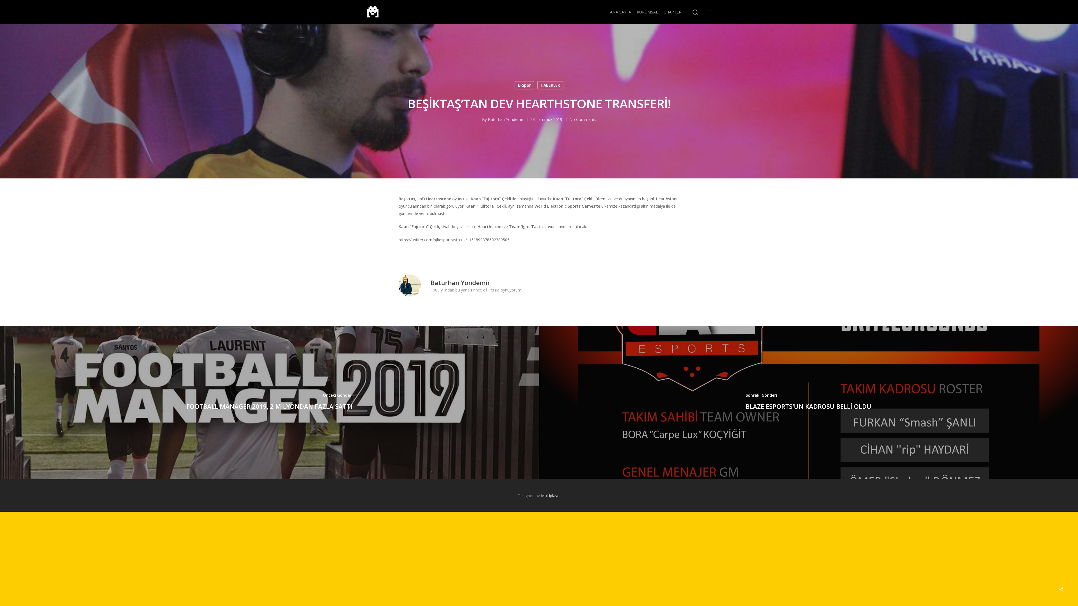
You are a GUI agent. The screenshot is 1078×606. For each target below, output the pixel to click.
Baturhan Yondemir (505, 119)
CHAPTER (672, 12)
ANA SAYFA (620, 12)
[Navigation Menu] (710, 12)
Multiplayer (551, 495)
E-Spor (524, 85)
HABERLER (550, 85)
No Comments (582, 119)
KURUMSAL (647, 12)
